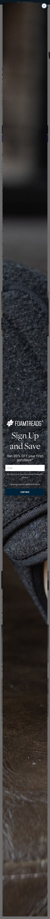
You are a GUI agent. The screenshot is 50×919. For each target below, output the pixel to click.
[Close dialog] (44, 6)
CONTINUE (25, 492)
